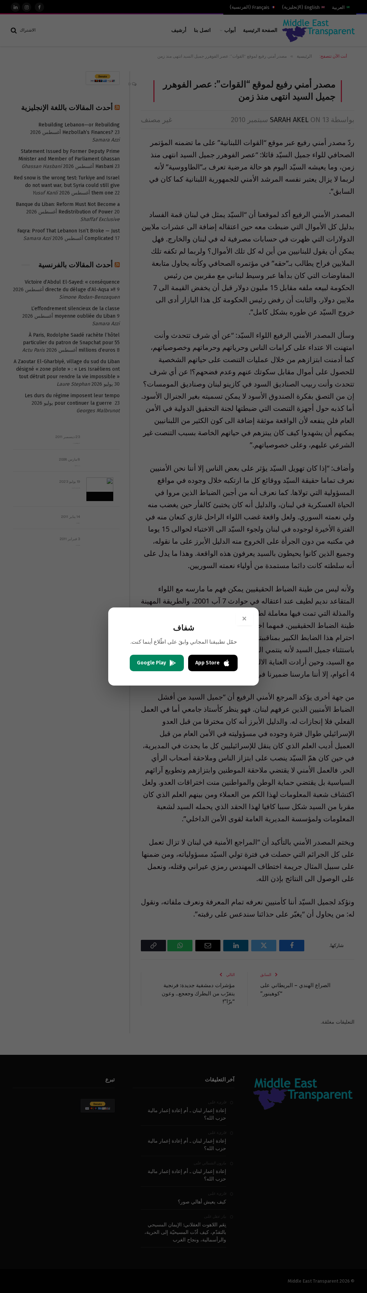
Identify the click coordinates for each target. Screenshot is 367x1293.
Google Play (151, 663)
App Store (207, 663)
